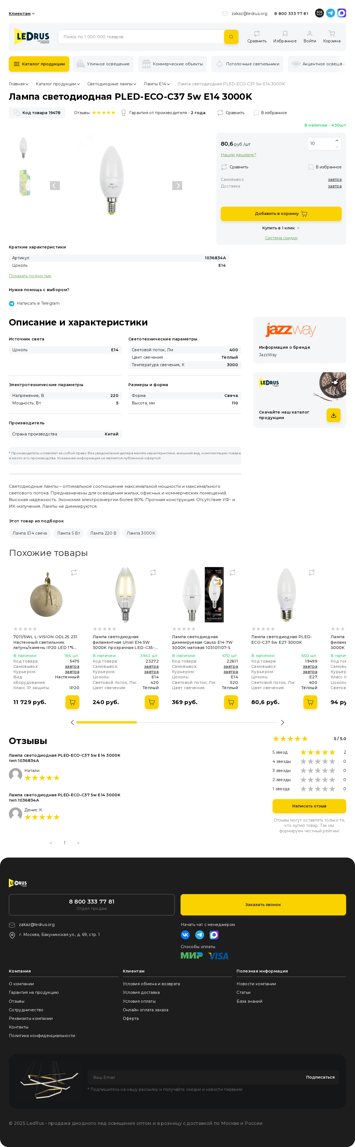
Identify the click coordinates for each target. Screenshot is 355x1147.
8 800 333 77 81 (291, 13)
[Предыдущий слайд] (55, 185)
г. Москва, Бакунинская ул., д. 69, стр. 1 (59, 934)
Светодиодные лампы (110, 83)
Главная (17, 83)
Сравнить (235, 112)
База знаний (249, 1001)
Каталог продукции (43, 63)
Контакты (19, 1027)
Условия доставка (141, 992)
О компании (21, 983)
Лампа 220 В (103, 533)
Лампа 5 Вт (68, 533)
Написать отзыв (309, 806)
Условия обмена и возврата (151, 983)
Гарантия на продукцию (34, 992)
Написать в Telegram (38, 303)
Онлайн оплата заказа (145, 1009)
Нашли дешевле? (238, 155)
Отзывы (16, 1001)
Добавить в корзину (277, 213)
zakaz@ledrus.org (249, 13)
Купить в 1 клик (278, 227)
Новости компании (256, 983)
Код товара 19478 (41, 112)
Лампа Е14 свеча (29, 533)
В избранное (274, 112)
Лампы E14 (155, 83)
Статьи (243, 992)
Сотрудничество (26, 1009)
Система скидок (281, 237)
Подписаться (320, 1077)
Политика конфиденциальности (42, 1035)
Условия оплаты (139, 1001)
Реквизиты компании (31, 1018)
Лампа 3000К (141, 533)
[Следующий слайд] (177, 185)
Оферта (131, 1018)
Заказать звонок (263, 904)
